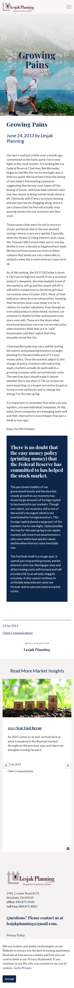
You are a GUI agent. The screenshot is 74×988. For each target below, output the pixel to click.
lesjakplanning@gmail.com (32, 923)
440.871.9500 (25, 902)
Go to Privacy (22, 968)
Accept (9, 979)
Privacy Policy (16, 935)
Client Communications (18, 633)
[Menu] (69, 7)
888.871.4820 (28, 906)
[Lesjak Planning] (18, 7)
